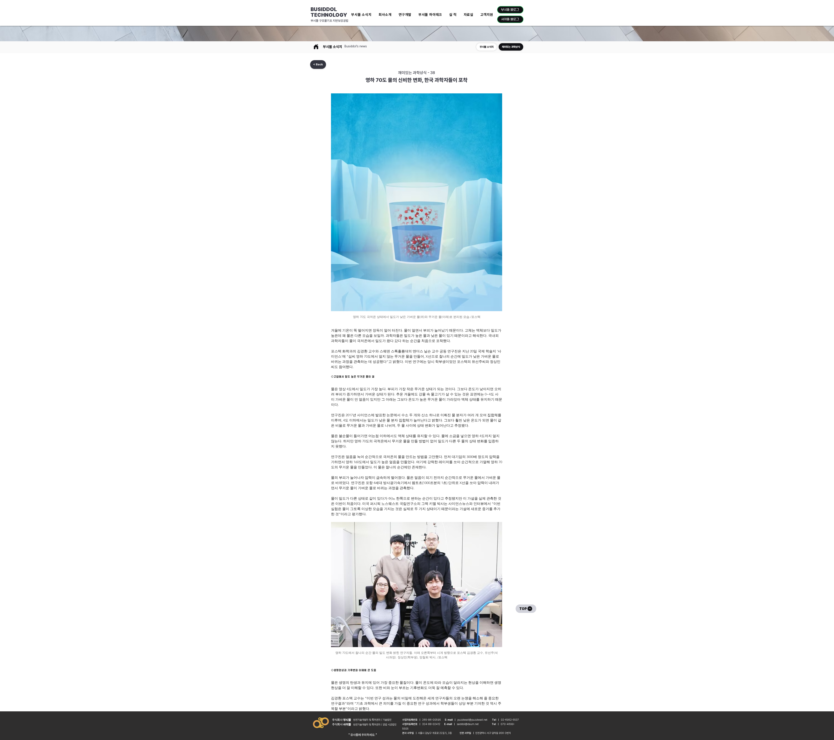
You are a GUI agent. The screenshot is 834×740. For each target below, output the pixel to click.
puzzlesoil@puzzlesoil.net (472, 719)
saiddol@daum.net (468, 724)
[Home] (316, 46)
